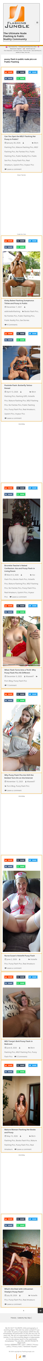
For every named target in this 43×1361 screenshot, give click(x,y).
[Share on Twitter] (33, 72)
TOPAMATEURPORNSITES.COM (27, 47)
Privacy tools (17, 1346)
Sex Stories (24, 320)
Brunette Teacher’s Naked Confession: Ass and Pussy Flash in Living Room (19, 568)
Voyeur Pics (29, 165)
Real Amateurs (29, 409)
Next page (40, 1310)
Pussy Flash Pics (18, 160)
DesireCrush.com (30, 48)
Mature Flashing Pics (24, 147)
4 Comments (12, 324)
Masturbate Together (16, 48)
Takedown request (29, 1346)
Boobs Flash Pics (31, 311)
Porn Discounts (8, 50)
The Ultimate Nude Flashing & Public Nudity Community (15, 36)
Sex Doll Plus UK (36, 50)
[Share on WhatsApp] (21, 78)
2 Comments (22, 1056)
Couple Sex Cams (21, 234)
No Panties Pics (22, 151)
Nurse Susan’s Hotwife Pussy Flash (19, 955)
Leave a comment (14, 169)
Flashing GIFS (21, 396)
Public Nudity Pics (23, 156)
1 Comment (12, 685)
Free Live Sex (27, 50)
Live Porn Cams (17, 50)
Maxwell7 (30, 676)
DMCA (29, 1345)
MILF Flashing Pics (23, 1052)
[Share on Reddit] (9, 72)
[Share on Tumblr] (21, 72)
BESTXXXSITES (12, 47)
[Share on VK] (9, 78)
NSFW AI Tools (20, 52)
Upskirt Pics (18, 165)
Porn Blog (8, 681)
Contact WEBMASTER (12, 1345)
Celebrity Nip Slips (24, 1318)
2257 (23, 1345)
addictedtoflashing (12, 311)
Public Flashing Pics (26, 316)
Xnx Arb (27, 52)
